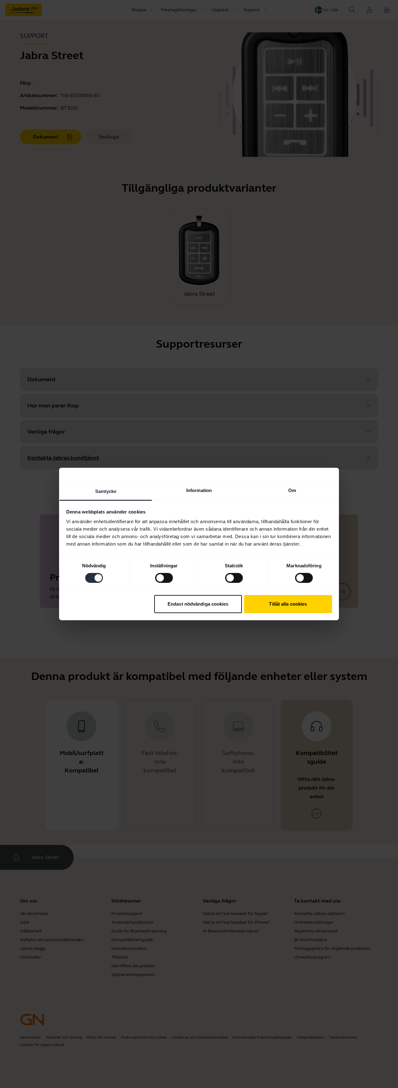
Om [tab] (292, 490)
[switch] (164, 578)
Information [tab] (199, 490)
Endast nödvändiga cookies (198, 604)
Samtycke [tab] (106, 491)
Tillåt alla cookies (288, 604)
